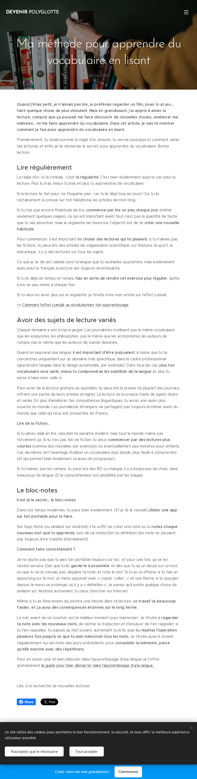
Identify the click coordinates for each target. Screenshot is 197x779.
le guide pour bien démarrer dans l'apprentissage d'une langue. (97, 665)
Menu (186, 12)
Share (29, 702)
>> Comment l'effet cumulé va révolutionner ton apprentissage (73, 304)
